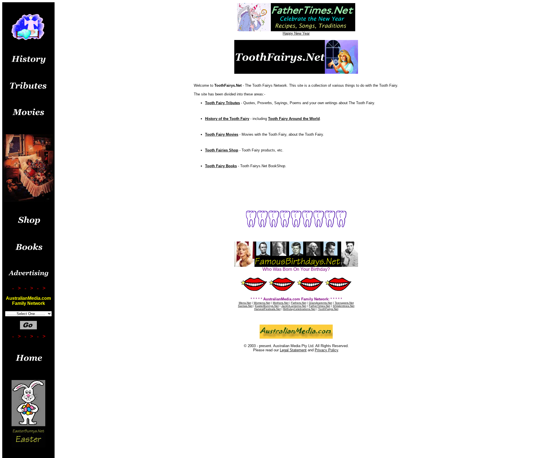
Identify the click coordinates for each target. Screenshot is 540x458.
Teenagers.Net (344, 302)
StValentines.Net (343, 305)
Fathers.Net (298, 302)
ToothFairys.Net (328, 308)
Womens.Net (262, 302)
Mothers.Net (281, 302)
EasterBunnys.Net (267, 305)
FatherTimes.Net (319, 305)
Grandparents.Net (320, 302)
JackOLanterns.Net (293, 305)
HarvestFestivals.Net (267, 308)
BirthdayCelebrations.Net (299, 308)
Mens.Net (245, 302)
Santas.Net (245, 305)
